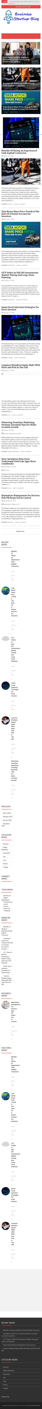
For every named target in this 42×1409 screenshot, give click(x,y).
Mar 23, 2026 (14, 89)
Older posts (20, 531)
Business (10, 522)
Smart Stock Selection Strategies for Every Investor (21, 142)
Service (10, 204)
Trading (10, 357)
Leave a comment (19, 204)
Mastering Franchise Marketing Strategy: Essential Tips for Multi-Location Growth (19, 424)
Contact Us (5, 1396)
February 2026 (7, 816)
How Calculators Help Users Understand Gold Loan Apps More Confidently (18, 461)
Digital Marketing (13, 451)
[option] (21, 133)
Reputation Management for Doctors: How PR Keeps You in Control (20, 496)
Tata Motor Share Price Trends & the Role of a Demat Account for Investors (20, 108)
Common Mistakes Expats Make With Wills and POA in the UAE (20, 366)
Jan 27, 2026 (15, 146)
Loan (9, 488)
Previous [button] (1, 133)
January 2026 (7, 820)
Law (9, 415)
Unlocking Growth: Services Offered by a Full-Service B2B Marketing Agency (16, 59)
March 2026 (7, 813)
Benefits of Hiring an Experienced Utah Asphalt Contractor (18, 84)
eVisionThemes (35, 1405)
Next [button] (41, 133)
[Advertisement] (21, 1290)
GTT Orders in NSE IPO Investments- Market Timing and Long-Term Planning (20, 275)
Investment (11, 265)
